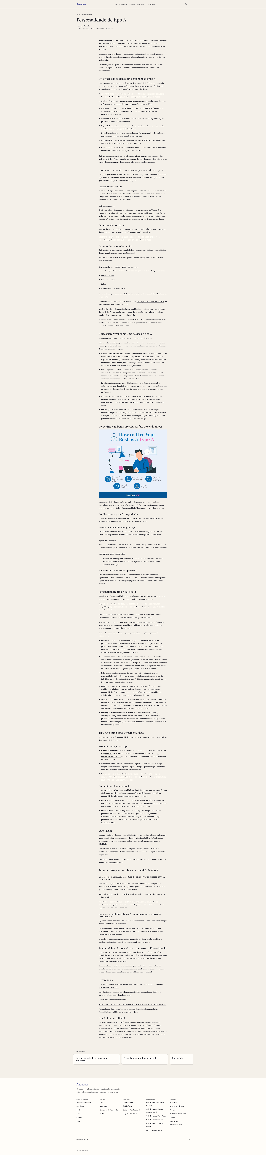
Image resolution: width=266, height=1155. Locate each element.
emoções (108, 753)
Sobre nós (173, 1102)
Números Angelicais (83, 1102)
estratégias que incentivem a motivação (128, 721)
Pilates (102, 1114)
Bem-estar (140, 4)
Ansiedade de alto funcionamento (140, 1057)
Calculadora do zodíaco (154, 1120)
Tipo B (149, 596)
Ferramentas (151, 4)
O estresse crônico (106, 210)
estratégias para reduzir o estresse (150, 301)
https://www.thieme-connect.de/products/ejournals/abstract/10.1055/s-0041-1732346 (132, 1004)
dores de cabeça (107, 275)
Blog (78, 1121)
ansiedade (116, 257)
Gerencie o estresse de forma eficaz (115, 353)
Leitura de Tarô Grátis (154, 1130)
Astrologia (80, 1106)
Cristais (79, 1118)
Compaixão (177, 1057)
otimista (136, 796)
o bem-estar (113, 862)
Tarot (78, 1114)
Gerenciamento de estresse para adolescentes (91, 1059)
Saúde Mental (87, 14)
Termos (172, 1118)
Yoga (101, 1102)
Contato (172, 1110)
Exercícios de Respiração (109, 1110)
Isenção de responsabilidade (176, 1122)
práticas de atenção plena (144, 356)
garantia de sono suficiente (136, 312)
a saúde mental (129, 253)
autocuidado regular (130, 383)
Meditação (104, 1106)
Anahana (81, 4)
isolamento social (108, 822)
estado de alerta (160, 216)
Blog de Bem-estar (130, 1114)
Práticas (132, 4)
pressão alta (138, 190)
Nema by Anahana (121, 4)
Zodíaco (79, 1110)
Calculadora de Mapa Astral (156, 1116)
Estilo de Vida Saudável (131, 1110)
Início (78, 14)
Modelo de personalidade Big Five (112, 999)
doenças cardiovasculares (140, 232)
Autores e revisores (177, 1106)
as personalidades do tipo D (150, 803)
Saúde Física (127, 1106)
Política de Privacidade (178, 1114)
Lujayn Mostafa (84, 26)
